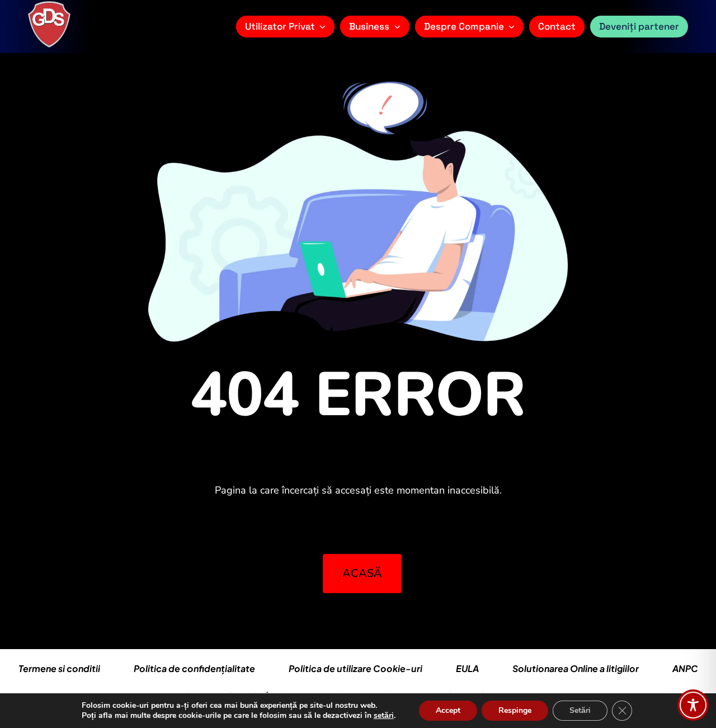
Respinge (514, 710)
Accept (448, 710)
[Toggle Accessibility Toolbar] (693, 705)
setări (384, 716)
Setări (580, 710)
